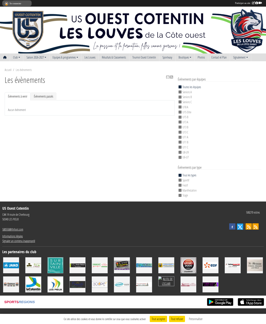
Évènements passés (43, 96)
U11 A (185, 137)
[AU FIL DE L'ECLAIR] (166, 281)
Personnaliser (196, 319)
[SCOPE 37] (100, 284)
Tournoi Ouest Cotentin (144, 57)
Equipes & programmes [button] (64, 57)
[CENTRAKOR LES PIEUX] (122, 284)
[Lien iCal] (167, 77)
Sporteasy (167, 57)
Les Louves (90, 57)
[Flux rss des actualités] (249, 226)
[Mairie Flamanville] (77, 284)
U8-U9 (185, 152)
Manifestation (189, 190)
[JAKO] (11, 265)
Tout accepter (158, 319)
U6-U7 (185, 157)
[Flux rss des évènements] (255, 226)
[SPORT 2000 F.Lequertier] (188, 265)
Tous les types (189, 175)
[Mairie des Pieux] (55, 284)
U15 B (185, 117)
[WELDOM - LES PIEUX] (11, 284)
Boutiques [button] (184, 57)
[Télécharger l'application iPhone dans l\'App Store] (251, 302)
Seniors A (187, 92)
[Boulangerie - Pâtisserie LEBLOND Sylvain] (210, 284)
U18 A (185, 107)
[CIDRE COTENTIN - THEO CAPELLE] (33, 265)
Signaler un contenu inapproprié (18, 241)
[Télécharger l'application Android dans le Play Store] (220, 302)
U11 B (185, 142)
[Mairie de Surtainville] (55, 265)
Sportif (185, 180)
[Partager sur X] (240, 227)
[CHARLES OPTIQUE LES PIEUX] (77, 265)
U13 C (185, 132)
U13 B (185, 127)
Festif (185, 185)
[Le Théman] (255, 265)
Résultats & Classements (114, 57)
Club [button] (15, 57)
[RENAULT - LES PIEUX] (166, 265)
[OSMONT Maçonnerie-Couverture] (100, 265)
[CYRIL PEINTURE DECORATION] (122, 265)
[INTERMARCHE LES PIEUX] (233, 265)
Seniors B (187, 97)
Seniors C (187, 102)
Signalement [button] (239, 57)
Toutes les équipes (191, 87)
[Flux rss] (171, 77)
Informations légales (12, 236)
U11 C (185, 147)
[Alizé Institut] (144, 265)
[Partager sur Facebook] (232, 226)
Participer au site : (243, 3)
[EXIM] (144, 284)
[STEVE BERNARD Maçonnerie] (188, 284)
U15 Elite (186, 112)
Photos (201, 57)
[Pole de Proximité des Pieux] (33, 284)
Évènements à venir (17, 96)
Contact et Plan (219, 57)
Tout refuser (177, 319)
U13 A (185, 122)
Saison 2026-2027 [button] (35, 57)
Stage (185, 195)
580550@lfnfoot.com (12, 229)
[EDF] (210, 265)
